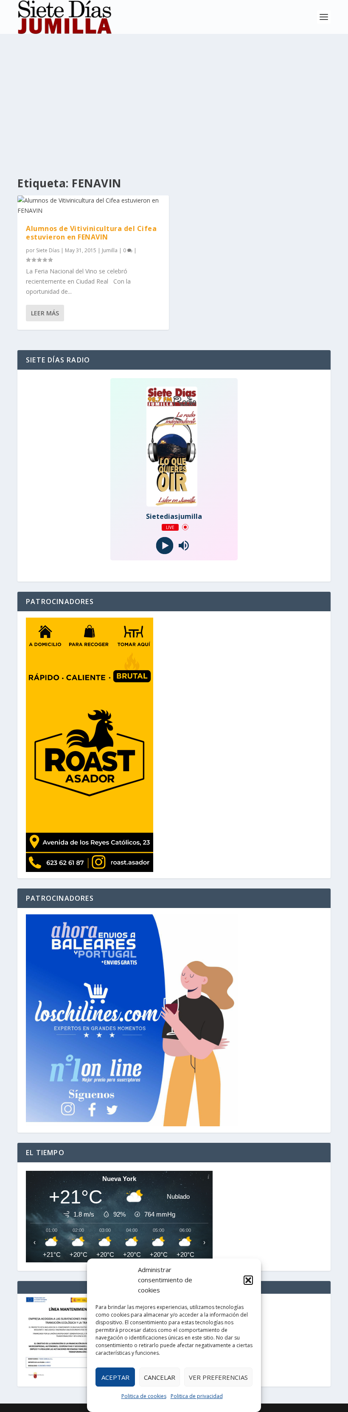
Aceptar (115, 1377)
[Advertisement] (174, 97)
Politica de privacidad (197, 1396)
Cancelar (159, 1377)
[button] (248, 1280)
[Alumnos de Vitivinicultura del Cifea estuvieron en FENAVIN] (93, 205)
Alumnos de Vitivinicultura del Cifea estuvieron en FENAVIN (91, 233)
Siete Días (47, 250)
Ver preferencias (218, 1377)
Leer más (45, 313)
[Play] (164, 545)
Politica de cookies (143, 1396)
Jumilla (110, 250)
